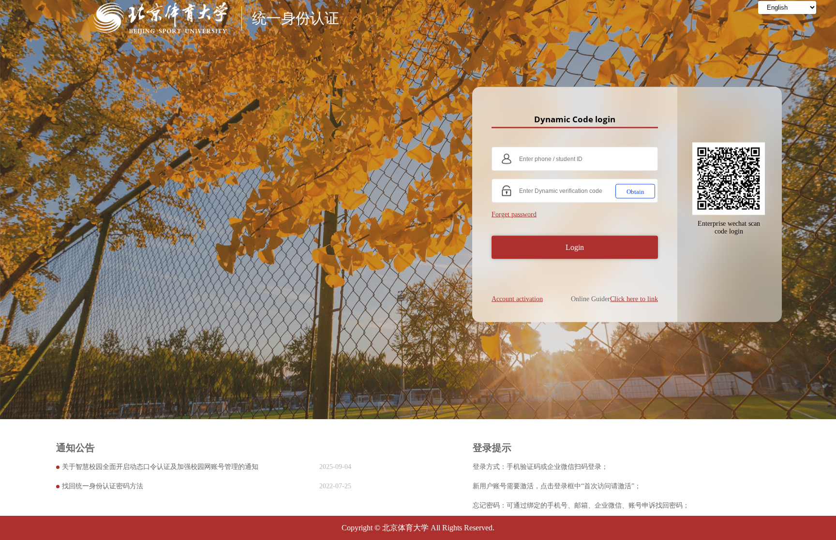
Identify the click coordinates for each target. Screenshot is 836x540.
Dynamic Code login (574, 118)
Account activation (517, 298)
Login (575, 247)
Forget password (514, 214)
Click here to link (634, 298)
